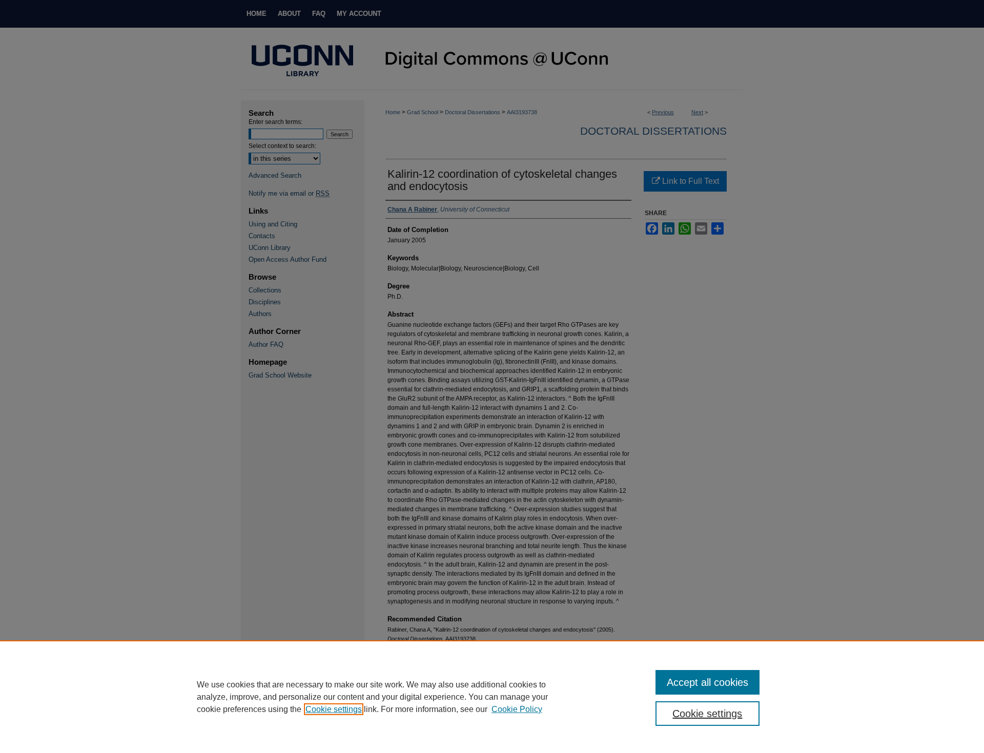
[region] (492, 696)
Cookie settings (333, 709)
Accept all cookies (707, 682)
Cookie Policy (516, 709)
